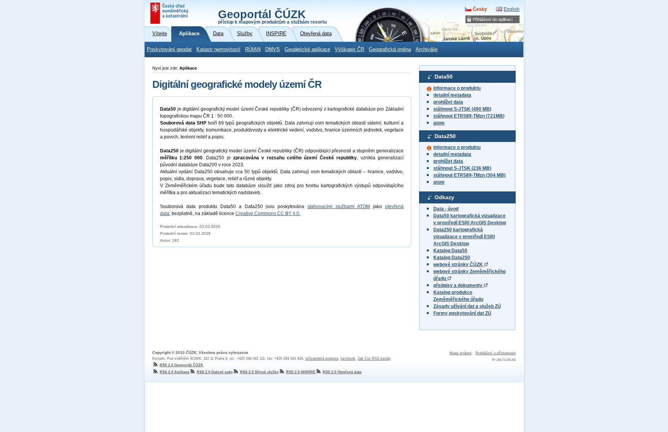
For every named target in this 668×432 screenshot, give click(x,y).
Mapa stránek (461, 353)
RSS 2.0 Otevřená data (342, 372)
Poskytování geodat (169, 49)
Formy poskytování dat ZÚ (462, 313)
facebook (348, 358)
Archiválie (427, 49)
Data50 (444, 76)
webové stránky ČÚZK (458, 264)
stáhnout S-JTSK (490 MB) (462, 109)
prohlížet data (448, 102)
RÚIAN (253, 49)
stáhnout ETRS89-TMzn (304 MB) (469, 175)
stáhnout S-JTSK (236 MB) (462, 168)
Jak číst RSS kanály (374, 358)
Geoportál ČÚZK (272, 16)
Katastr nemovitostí (218, 49)
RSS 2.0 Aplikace (174, 372)
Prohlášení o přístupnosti (495, 353)
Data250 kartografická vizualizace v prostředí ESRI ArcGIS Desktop (464, 236)
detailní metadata (452, 95)
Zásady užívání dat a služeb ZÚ (467, 306)
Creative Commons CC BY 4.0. (267, 213)
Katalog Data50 (450, 250)
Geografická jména (390, 49)
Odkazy (444, 197)
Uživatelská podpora (321, 358)
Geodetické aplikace (307, 49)
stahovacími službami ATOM (338, 206)
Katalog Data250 (451, 257)
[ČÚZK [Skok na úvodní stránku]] (170, 13)
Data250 (445, 136)
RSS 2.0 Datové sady (215, 372)
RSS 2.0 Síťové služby (259, 372)
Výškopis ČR (349, 49)
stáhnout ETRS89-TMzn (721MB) (468, 116)
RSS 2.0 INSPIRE (300, 372)
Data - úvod (445, 209)
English (512, 9)
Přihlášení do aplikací (493, 19)
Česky (480, 9)
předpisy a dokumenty (458, 285)
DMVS (272, 49)
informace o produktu (457, 88)
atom (439, 123)
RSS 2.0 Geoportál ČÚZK (181, 365)
